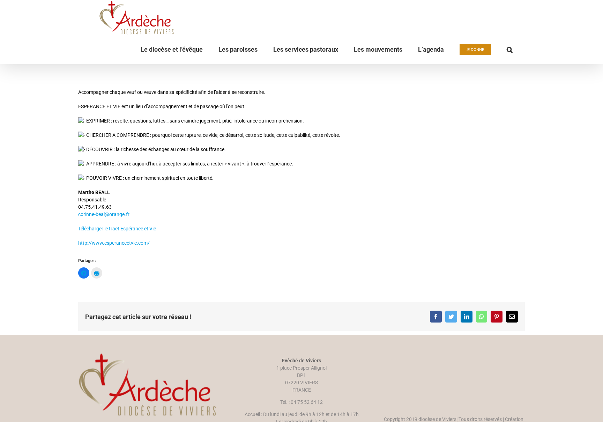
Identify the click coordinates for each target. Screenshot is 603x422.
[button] (509, 49)
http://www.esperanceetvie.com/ (114, 243)
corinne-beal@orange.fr (103, 214)
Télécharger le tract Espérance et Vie (117, 228)
